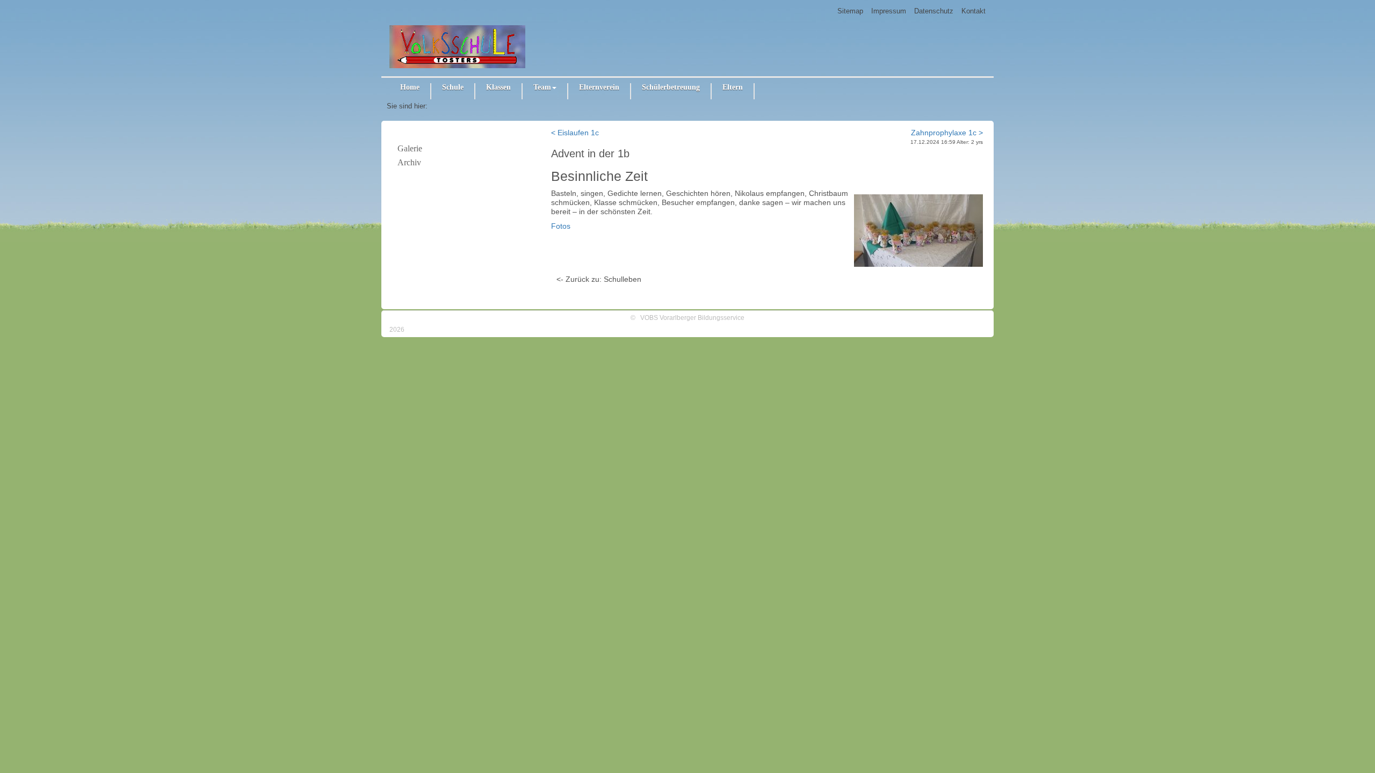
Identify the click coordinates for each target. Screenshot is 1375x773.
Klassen (498, 87)
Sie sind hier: (407, 106)
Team (542, 87)
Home (409, 87)
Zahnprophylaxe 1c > (947, 132)
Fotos (560, 226)
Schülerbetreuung (671, 87)
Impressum (888, 11)
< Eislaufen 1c (575, 132)
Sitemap (850, 11)
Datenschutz (933, 11)
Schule (453, 87)
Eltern (732, 87)
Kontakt (973, 11)
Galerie (409, 148)
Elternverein (599, 87)
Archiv (409, 162)
